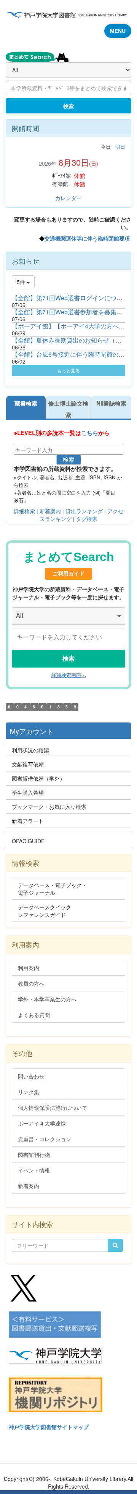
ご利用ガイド (68, 574)
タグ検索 (86, 519)
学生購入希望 (28, 792)
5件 (22, 282)
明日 (120, 146)
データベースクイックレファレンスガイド (44, 910)
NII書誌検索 (111, 403)
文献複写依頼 (28, 764)
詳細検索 (24, 511)
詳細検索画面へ (68, 675)
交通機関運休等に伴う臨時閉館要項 (87, 238)
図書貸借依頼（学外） (38, 778)
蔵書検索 (25, 403)
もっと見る (68, 370)
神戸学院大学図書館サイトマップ (49, 1427)
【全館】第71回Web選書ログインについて (70, 297)
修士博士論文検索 (68, 409)
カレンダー (68, 198)
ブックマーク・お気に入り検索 (49, 806)
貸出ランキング (84, 511)
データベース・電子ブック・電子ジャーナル (52, 888)
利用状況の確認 (30, 750)
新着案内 (49, 511)
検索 (68, 106)
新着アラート (28, 821)
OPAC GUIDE (28, 841)
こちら (89, 433)
